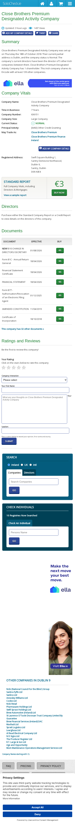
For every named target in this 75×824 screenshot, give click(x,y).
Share (55, 33)
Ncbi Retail (11, 703)
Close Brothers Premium (44, 132)
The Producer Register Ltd (19, 739)
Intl (35, 464)
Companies (14, 472)
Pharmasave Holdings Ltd (19, 706)
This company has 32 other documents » (23, 328)
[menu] (70, 3)
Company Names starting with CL (16, 754)
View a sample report (15, 195)
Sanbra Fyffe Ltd (14, 692)
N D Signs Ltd (12, 736)
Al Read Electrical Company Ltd (21, 733)
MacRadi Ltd (12, 724)
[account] (52, 3)
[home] (43, 3)
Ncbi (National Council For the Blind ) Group (28, 689)
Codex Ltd (11, 700)
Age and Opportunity (16, 745)
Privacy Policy (50, 766)
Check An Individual (19, 523)
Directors (29, 472)
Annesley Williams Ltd (17, 697)
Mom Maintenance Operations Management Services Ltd (34, 747)
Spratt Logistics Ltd (15, 727)
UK (26, 464)
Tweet (42, 33)
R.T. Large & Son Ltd (16, 742)
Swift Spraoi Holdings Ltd (18, 709)
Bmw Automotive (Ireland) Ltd (21, 712)
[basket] (61, 3)
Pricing (25, 766)
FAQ (8, 766)
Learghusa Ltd (13, 730)
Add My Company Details (19, 33)
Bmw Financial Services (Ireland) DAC (24, 721)
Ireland (15, 464)
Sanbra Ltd (11, 695)
